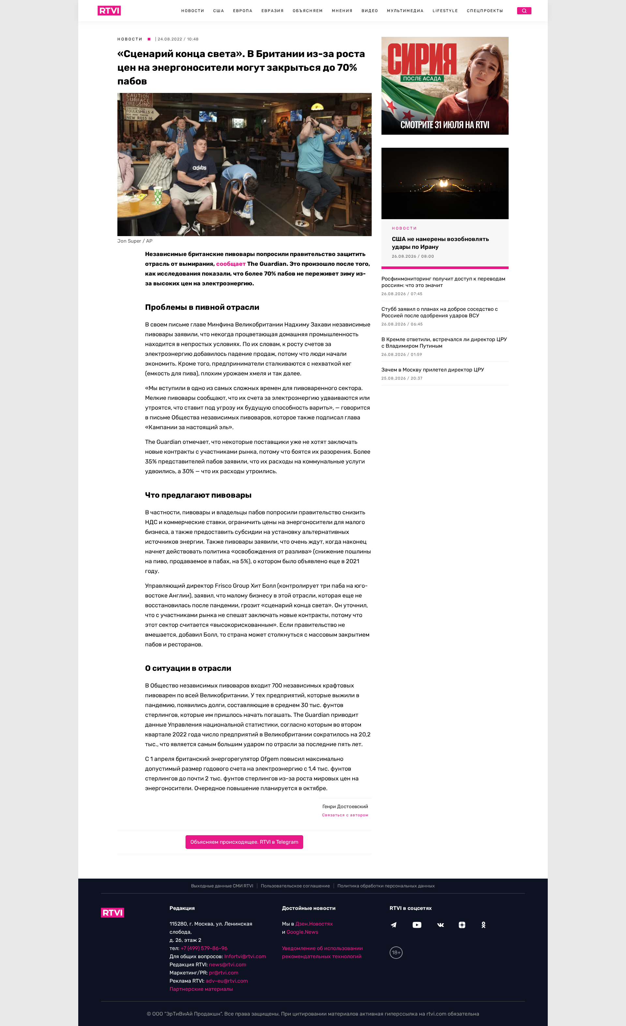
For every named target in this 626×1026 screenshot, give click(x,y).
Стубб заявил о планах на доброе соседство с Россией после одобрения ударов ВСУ (439, 312)
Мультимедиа (405, 10)
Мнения (342, 10)
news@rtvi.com (227, 964)
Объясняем (308, 10)
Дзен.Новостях (314, 924)
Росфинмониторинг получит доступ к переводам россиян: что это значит (443, 282)
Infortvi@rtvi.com (245, 956)
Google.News (302, 932)
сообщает (231, 263)
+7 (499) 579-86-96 (204, 948)
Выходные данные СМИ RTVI (222, 886)
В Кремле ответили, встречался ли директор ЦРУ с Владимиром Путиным (444, 342)
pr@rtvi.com (223, 973)
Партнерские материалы (201, 989)
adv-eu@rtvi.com (227, 981)
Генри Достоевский (345, 806)
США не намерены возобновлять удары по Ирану (440, 242)
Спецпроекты (485, 10)
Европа (243, 10)
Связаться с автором (345, 815)
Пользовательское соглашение (295, 886)
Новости (192, 10)
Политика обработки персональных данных (386, 886)
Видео (370, 10)
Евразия (272, 10)
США (218, 10)
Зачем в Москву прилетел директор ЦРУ (432, 370)
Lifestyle (445, 10)
